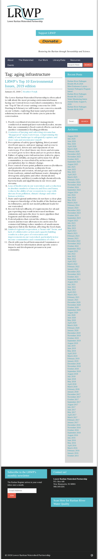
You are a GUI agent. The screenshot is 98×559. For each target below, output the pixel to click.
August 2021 (73, 282)
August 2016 (73, 435)
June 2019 (72, 348)
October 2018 (73, 369)
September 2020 (74, 310)
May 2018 (72, 381)
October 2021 (73, 277)
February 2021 (73, 297)
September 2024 (74, 190)
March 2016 (72, 448)
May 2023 (72, 228)
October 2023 (73, 215)
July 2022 (71, 254)
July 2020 (71, 315)
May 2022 (72, 259)
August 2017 (73, 404)
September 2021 (74, 279)
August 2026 (73, 136)
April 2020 (72, 323)
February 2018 (73, 389)
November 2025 (74, 157)
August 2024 (73, 192)
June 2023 (72, 226)
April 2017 (72, 415)
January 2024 (73, 208)
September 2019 (74, 341)
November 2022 (74, 243)
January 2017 (73, 422)
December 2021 (74, 272)
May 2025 (72, 172)
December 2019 (74, 333)
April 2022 (72, 261)
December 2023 (74, 210)
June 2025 (72, 169)
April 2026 (72, 146)
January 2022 (73, 269)
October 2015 (73, 456)
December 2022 (74, 241)
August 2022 (73, 251)
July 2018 (71, 376)
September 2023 (74, 218)
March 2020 (72, 325)
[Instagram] (59, 64)
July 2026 (71, 139)
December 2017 (74, 394)
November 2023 (74, 213)
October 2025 (73, 159)
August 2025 (73, 164)
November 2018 (74, 366)
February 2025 (73, 180)
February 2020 (73, 328)
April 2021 (72, 292)
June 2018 (72, 379)
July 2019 (71, 346)
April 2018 (72, 384)
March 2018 (72, 387)
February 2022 (73, 266)
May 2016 (72, 443)
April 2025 (72, 174)
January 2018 (73, 392)
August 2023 (73, 220)
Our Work (43, 60)
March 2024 (72, 203)
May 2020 (72, 320)
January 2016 (73, 453)
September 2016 (74, 433)
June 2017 (72, 410)
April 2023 (72, 231)
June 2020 (72, 318)
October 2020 (73, 307)
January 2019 (73, 361)
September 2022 (74, 249)
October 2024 (73, 187)
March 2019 (72, 356)
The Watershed (26, 60)
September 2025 (74, 162)
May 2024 (72, 200)
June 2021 (72, 287)
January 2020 (73, 330)
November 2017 (74, 397)
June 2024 (72, 197)
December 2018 (74, 364)
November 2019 (74, 335)
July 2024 (71, 195)
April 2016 (72, 445)
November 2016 (74, 427)
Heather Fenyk (30, 91)
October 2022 (73, 246)
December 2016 (74, 425)
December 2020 (74, 302)
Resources (75, 60)
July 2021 (71, 284)
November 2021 (74, 274)
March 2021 (72, 295)
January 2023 (73, 238)
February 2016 (73, 450)
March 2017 (72, 417)
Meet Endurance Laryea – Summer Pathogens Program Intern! (79, 89)
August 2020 (73, 312)
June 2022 (72, 256)
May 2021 (72, 289)
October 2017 (73, 399)
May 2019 (72, 351)
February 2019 (73, 358)
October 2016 (73, 430)
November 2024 (74, 185)
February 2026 (73, 151)
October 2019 (73, 338)
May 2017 (72, 412)
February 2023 (73, 236)
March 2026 (72, 149)
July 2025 (71, 167)
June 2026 (72, 141)
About (10, 60)
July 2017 (71, 407)
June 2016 (72, 440)
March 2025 (72, 177)
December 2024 (74, 182)
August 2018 (73, 374)
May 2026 (72, 144)
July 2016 (71, 438)
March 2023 (72, 233)
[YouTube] (63, 64)
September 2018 (74, 371)
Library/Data (59, 60)
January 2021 (73, 300)
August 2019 (73, 343)
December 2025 (74, 154)
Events (11, 65)
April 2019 (72, 353)
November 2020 (74, 305)
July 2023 (71, 223)
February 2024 (73, 205)
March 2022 (72, 264)
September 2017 (74, 402)
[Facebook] (55, 64)
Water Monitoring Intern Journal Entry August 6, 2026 (77, 101)
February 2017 (73, 420)
